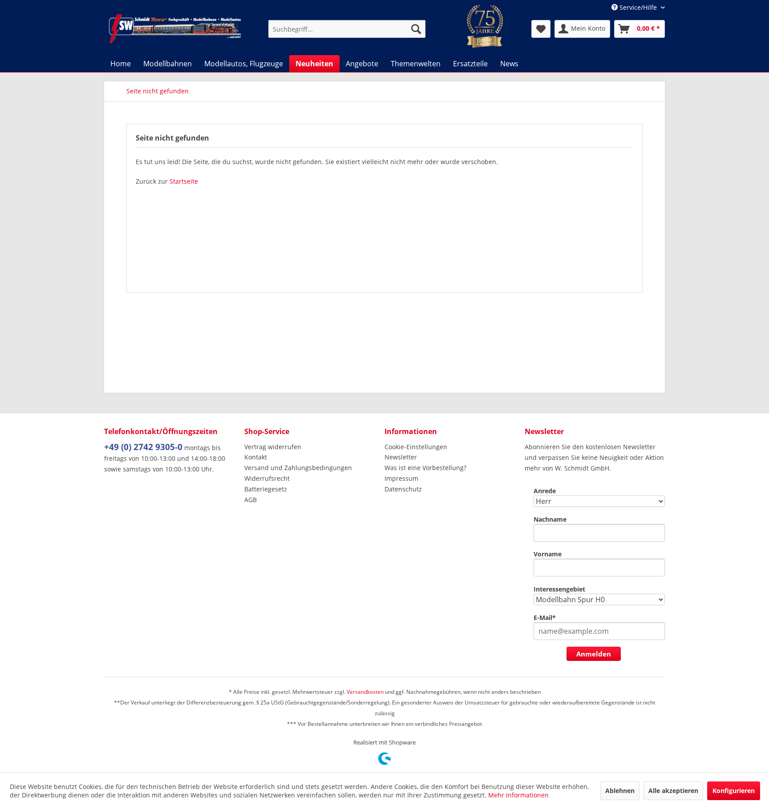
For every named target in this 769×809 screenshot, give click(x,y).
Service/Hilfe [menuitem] (638, 7)
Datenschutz (403, 489)
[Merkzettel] (540, 29)
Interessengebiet (559, 589)
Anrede (545, 491)
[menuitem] (346, 29)
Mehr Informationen (518, 795)
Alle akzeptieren (673, 790)
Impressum (401, 478)
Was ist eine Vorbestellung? (425, 467)
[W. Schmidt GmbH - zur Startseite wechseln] (175, 29)
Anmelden (593, 653)
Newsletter (400, 457)
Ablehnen (620, 790)
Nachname (550, 519)
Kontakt (255, 457)
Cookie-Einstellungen (415, 447)
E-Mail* (545, 617)
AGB (250, 499)
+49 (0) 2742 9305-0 (143, 447)
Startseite (184, 181)
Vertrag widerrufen (272, 447)
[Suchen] (416, 29)
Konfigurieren (733, 790)
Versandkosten (365, 692)
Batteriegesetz (265, 489)
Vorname (548, 554)
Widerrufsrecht (267, 478)
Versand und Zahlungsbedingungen (298, 467)
